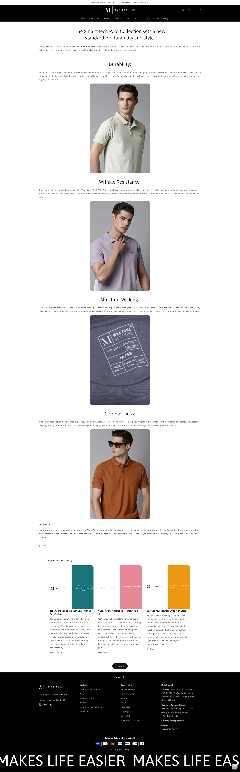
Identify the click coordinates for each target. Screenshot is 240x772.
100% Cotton (85, 712)
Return (123, 703)
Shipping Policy (127, 712)
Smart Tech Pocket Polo (90, 689)
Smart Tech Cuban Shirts (90, 698)
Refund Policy (126, 716)
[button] (73, 18)
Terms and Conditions (129, 720)
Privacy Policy (126, 707)
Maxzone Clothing (122, 749)
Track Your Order (127, 694)
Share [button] (44, 546)
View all (120, 666)
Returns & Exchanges (129, 689)
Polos (82, 694)
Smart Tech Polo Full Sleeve (91, 707)
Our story (124, 698)
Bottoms (83, 703)
